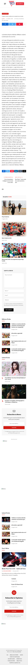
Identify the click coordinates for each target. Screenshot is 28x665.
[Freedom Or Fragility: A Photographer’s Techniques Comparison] (14, 391)
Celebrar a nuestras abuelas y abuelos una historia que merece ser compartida (18, 325)
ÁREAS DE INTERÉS (14, 655)
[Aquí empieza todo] (14, 229)
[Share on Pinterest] (19, 24)
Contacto (13, 578)
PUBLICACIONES (11, 660)
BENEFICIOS (19, 658)
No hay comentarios (20, 18)
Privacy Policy (12, 432)
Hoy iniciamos (5, 216)
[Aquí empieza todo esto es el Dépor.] (6, 343)
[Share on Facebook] (5, 24)
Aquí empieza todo (6, 238)
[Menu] (5, 3)
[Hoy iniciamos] (14, 208)
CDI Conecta (20, 3)
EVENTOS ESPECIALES (15, 656)
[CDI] (12, 3)
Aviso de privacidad (17, 651)
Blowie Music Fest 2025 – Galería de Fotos (14, 568)
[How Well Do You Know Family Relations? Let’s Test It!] (14, 369)
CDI (2, 189)
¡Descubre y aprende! (16, 333)
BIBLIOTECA (19, 660)
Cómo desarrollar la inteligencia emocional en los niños (8, 181)
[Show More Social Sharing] (24, 24)
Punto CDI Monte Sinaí (17, 584)
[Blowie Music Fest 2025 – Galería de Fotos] (14, 559)
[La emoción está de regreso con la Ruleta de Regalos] (6, 350)
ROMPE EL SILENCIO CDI (15, 662)
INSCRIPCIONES (11, 658)
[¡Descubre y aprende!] (6, 335)
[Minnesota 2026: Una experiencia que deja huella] (14, 250)
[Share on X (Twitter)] (12, 24)
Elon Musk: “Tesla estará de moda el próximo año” (20, 181)
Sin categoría (5, 13)
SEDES (21, 655)
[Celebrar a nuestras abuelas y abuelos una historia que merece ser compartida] (6, 325)
